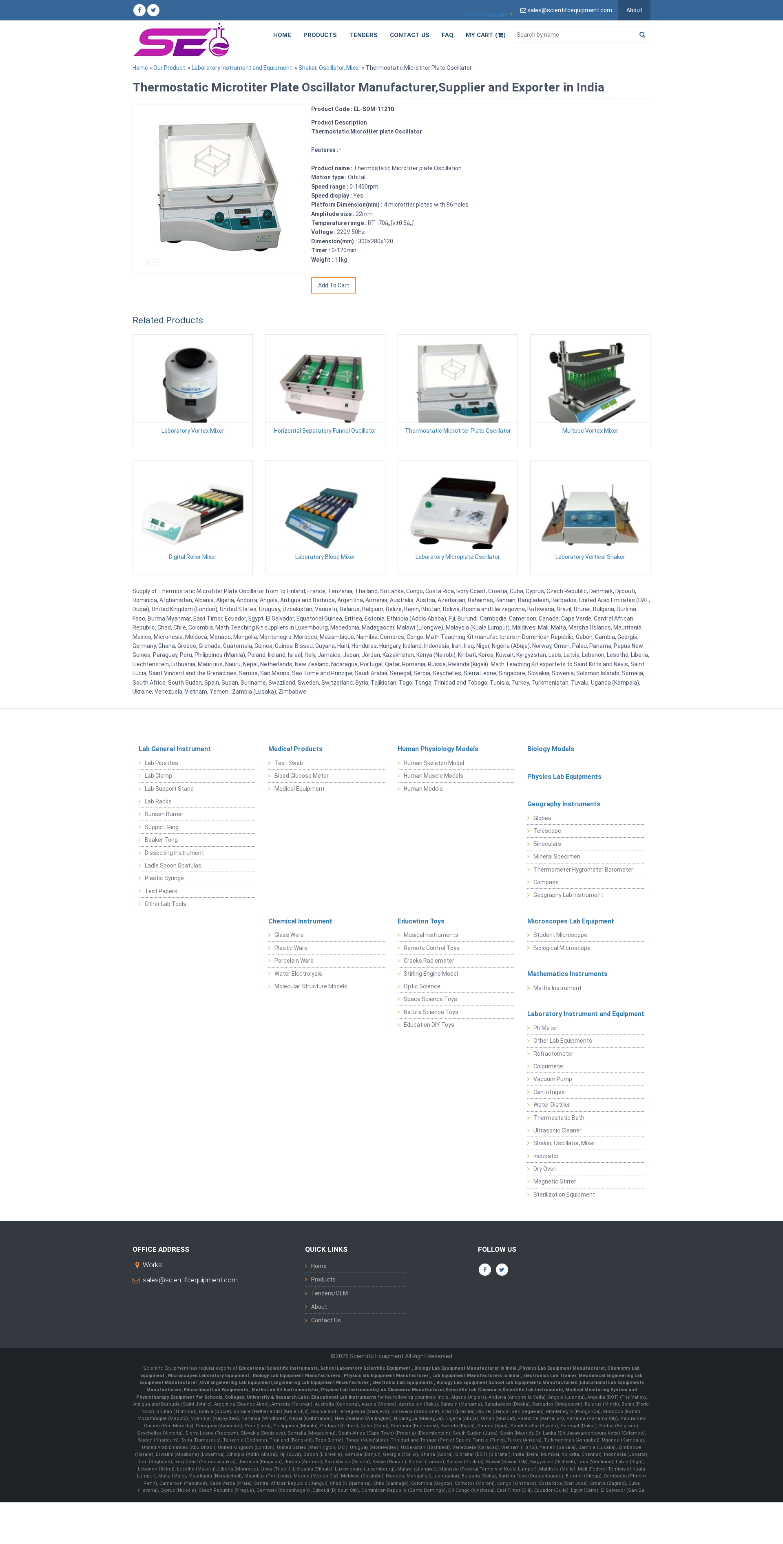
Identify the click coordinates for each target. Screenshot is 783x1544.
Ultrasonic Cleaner (557, 1130)
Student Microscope (560, 935)
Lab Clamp (158, 775)
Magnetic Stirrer (554, 1181)
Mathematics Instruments (567, 974)
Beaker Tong (161, 840)
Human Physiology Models (438, 749)
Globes (542, 818)
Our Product (169, 68)
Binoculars (547, 844)
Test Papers (161, 891)
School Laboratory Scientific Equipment (366, 1368)
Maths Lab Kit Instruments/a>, (286, 1390)
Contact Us (409, 35)
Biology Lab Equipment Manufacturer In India (466, 1368)
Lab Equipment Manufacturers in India (476, 1375)
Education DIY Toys (429, 1024)
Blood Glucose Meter (301, 775)
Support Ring (162, 827)
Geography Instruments (563, 804)
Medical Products (295, 749)
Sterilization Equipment (564, 1194)
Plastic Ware (290, 948)
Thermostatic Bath (558, 1118)
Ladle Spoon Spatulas (173, 865)
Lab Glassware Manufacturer (411, 1390)
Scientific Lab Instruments (532, 1390)
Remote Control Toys (432, 948)
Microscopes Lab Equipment (570, 921)
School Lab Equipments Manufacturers (533, 1382)
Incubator (546, 1156)
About (634, 10)
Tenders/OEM (329, 1293)
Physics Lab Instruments (349, 1390)
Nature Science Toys (431, 1012)
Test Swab (288, 763)
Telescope (547, 831)
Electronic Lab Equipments (402, 1382)
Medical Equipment (299, 788)
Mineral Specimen (556, 856)
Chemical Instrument (300, 921)
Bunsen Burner (164, 814)
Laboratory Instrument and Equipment (242, 68)
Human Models (423, 788)
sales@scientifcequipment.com (190, 1280)
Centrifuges (549, 1092)
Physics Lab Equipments (564, 777)
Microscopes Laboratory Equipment (209, 1375)
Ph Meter (545, 1028)
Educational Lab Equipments (216, 1390)
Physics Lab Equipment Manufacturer (562, 1368)
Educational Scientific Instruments (278, 1368)
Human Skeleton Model (434, 763)
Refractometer (553, 1053)
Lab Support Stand (169, 788)
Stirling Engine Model (431, 973)
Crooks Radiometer (429, 960)
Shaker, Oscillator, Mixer (330, 68)
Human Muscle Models (433, 775)
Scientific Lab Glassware (473, 1390)
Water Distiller (551, 1104)
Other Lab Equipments (562, 1040)
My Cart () (486, 35)
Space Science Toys (430, 999)
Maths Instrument (557, 988)
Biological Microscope (562, 948)
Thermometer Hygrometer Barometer (583, 869)
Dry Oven (545, 1169)
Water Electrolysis (298, 973)
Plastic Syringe (164, 878)
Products (320, 35)
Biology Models (550, 749)
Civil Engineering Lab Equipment (236, 1382)
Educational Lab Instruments (343, 1397)
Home (282, 35)
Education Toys (421, 921)
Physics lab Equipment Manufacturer (387, 1375)
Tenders (363, 35)
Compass (546, 882)
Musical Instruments (431, 935)
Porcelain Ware (294, 960)
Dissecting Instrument (174, 853)
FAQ (447, 35)
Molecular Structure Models (310, 986)
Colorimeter (548, 1066)
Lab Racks (158, 801)
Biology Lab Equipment (461, 1382)
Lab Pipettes (161, 763)
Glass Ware (289, 935)
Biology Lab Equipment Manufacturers (297, 1375)
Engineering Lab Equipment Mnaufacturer (321, 1382)
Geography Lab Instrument (568, 895)
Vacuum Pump (552, 1079)
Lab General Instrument (175, 749)
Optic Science (422, 986)
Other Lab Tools (165, 904)
